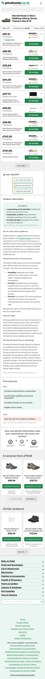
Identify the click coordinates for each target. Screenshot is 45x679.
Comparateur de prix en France (22, 664)
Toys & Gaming (9, 595)
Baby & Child (8, 561)
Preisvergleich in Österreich (22, 645)
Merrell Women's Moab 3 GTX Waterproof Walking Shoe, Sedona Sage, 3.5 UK (11, 530)
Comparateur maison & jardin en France (22, 668)
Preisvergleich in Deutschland (22, 649)
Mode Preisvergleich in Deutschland (22, 655)
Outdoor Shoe (25, 238)
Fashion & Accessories (13, 576)
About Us (23, 632)
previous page (17, 499)
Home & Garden (9, 584)
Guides (23, 635)
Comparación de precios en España (22, 658)
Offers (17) (6, 28)
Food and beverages (12, 565)
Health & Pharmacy (11, 580)
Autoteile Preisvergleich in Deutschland (22, 652)
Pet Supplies (8, 591)
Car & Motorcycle (10, 568)
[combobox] (24, 9)
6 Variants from (21, 28)
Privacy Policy (23, 622)
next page (30, 499)
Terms (22, 619)
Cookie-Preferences (22, 638)
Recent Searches (22, 626)
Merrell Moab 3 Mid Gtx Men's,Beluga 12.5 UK (33, 530)
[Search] (3, 9)
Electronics (7, 572)
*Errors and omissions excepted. (22, 675)
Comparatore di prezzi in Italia (23, 671)
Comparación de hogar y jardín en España (22, 661)
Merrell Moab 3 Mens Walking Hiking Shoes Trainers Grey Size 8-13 (12, 477)
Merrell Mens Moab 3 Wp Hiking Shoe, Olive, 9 (33, 477)
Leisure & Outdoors (11, 587)
